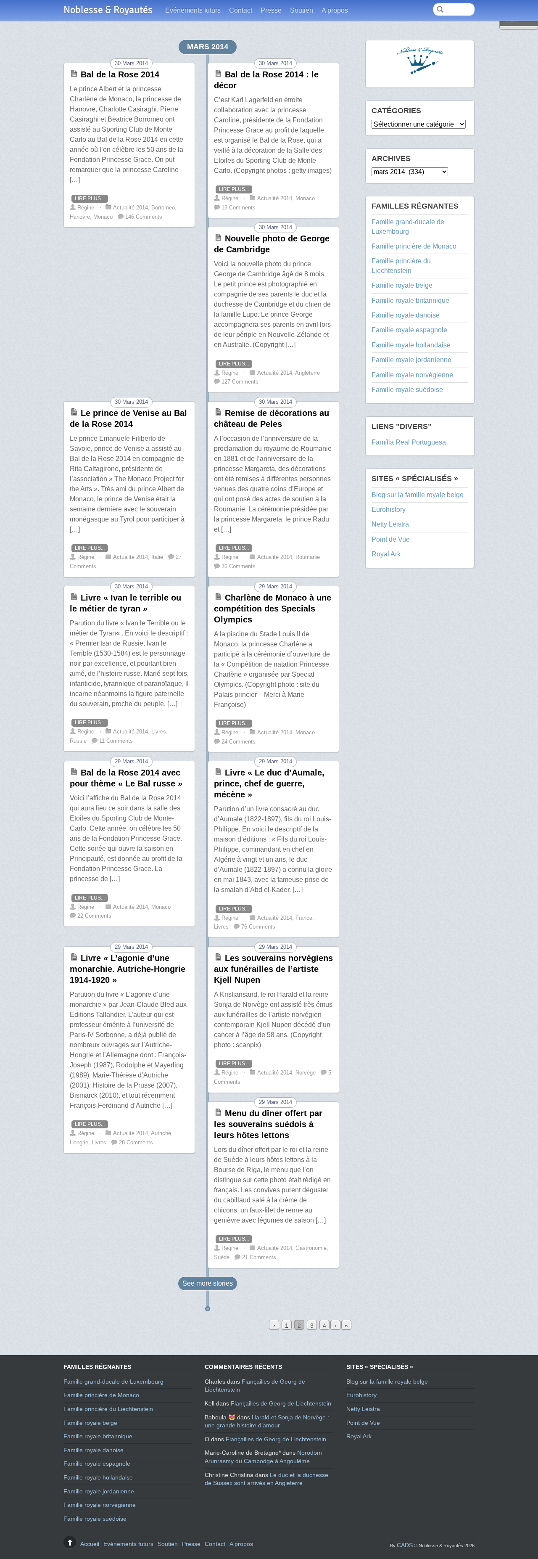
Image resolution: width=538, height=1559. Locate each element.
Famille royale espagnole (409, 330)
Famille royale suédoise (407, 389)
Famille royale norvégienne (412, 375)
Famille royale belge (402, 285)
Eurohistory (389, 509)
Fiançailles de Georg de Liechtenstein (281, 1403)
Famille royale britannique (410, 300)
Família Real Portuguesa (409, 442)
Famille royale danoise (406, 315)
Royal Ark (386, 554)
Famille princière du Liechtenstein (108, 1408)
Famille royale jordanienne (411, 359)
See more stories (207, 1283)
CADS (405, 1545)
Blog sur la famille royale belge (418, 494)
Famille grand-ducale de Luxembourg (113, 1381)
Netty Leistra (390, 524)
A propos (335, 10)
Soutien (301, 10)
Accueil (89, 1543)
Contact (240, 10)
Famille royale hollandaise (411, 345)
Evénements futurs (193, 10)
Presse (271, 10)
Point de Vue (391, 539)
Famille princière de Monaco (414, 246)
